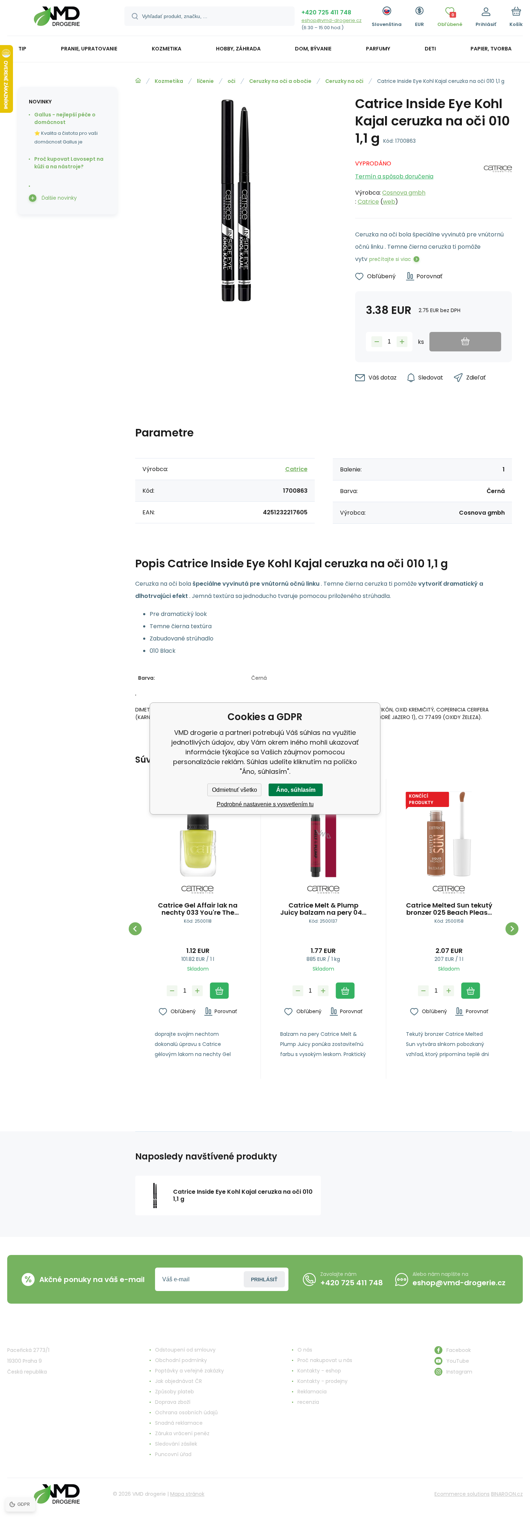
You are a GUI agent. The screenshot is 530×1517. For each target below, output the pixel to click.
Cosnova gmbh (403, 192)
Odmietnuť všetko (234, 790)
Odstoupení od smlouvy (185, 1349)
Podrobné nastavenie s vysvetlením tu (265, 804)
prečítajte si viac (390, 259)
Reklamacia (312, 1391)
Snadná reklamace (179, 1423)
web (389, 202)
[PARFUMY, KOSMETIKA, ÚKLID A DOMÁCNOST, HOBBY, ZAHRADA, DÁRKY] (138, 81)
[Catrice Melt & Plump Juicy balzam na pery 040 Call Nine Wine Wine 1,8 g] (323, 834)
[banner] (56, 18)
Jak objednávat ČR (178, 1381)
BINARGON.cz (507, 1494)
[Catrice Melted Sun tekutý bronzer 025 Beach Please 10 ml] (449, 834)
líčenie (205, 81)
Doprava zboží (172, 1402)
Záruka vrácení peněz (182, 1433)
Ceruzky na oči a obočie (280, 81)
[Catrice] (498, 180)
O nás (304, 1349)
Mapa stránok (187, 1494)
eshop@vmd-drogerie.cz (331, 20)
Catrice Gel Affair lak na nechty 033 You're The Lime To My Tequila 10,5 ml (198, 909)
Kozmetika (169, 81)
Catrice (368, 202)
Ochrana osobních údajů (186, 1412)
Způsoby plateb (174, 1391)
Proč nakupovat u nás (324, 1360)
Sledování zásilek (176, 1443)
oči (231, 81)
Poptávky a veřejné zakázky (189, 1370)
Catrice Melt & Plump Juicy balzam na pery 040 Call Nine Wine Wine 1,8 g (323, 909)
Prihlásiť (264, 1279)
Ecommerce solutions (462, 1494)
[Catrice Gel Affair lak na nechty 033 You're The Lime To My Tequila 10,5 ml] (198, 834)
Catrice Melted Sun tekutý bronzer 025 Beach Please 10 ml (449, 909)
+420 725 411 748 (326, 12)
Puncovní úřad (173, 1454)
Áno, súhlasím (295, 790)
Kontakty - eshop (319, 1370)
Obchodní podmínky (181, 1360)
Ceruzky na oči (344, 81)
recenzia (308, 1402)
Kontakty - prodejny (322, 1381)
